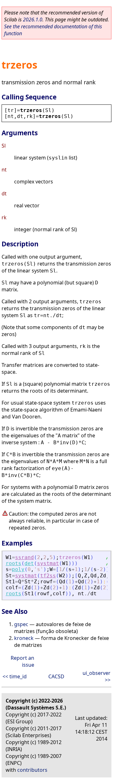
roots (13, 563)
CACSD (56, 676)
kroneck (24, 638)
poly (18, 569)
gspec (21, 624)
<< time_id (15, 676)
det (29, 563)
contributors (32, 769)
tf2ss (48, 576)
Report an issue (22, 661)
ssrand (24, 557)
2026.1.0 (32, 19)
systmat (48, 563)
